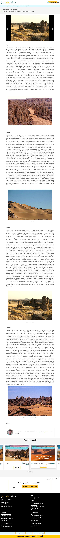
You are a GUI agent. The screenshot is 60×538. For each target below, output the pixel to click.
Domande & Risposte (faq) (36, 517)
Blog (9, 6)
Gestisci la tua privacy (38, 533)
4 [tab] (32, 472)
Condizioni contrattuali (6, 514)
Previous (7, 29)
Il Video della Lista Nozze (6, 523)
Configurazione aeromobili (37, 503)
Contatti (32, 526)
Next (52, 29)
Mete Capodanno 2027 (36, 509)
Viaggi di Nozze (4, 520)
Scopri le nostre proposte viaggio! (29, 536)
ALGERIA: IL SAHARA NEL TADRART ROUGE (43, 457)
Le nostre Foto (34, 522)
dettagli (16, 467)
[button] (58, 2)
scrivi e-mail (50, 431)
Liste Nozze (3, 522)
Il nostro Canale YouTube (36, 523)
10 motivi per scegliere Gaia (37, 515)
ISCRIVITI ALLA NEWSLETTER (30, 486)
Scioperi (33, 499)
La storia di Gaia (34, 518)
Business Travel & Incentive (36, 525)
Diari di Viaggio (15, 6)
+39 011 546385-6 (4, 501)
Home (6, 6)
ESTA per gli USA (34, 508)
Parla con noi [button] (53, 2)
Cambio (32, 500)
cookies (28, 533)
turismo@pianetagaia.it (5, 502)
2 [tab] (29, 472)
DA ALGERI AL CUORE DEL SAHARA (17, 457)
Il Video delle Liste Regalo (6, 526)
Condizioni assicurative (6, 515)
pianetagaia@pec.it (4, 503)
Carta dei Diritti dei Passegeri (37, 506)
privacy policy (19, 533)
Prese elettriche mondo (36, 502)
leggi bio (42, 432)
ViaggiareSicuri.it (35, 497)
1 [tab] (28, 472)
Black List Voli (34, 505)
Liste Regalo (3, 525)
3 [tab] (30, 472)
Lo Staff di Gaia (34, 520)
